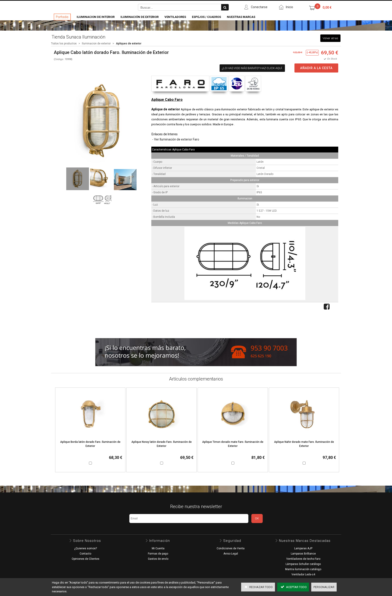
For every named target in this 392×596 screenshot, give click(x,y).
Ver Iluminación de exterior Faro (176, 139)
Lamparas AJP (303, 548)
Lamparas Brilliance (303, 553)
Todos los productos (64, 43)
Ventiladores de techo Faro (303, 558)
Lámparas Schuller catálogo (303, 564)
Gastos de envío (158, 558)
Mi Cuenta (158, 548)
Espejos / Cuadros (206, 17)
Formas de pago (158, 553)
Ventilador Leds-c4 (303, 574)
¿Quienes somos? (85, 548)
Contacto (85, 553)
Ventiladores (175, 17)
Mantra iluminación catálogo (303, 569)
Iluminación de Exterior (139, 17)
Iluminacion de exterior (96, 43)
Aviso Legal (230, 553)
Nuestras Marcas (241, 17)
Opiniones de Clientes (85, 558)
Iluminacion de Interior (96, 17)
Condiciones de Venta (231, 548)
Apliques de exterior (128, 43)
